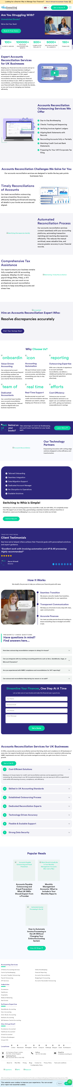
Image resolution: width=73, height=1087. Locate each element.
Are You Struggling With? (17, 15)
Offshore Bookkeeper (8, 1037)
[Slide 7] (70, 564)
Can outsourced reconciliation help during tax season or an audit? (25, 678)
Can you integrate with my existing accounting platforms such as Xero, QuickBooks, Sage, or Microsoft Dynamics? (34, 660)
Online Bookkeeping (41, 969)
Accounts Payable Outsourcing (10, 975)
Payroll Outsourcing (7, 978)
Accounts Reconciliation (42, 975)
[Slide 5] (65, 564)
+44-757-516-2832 (40, 1054)
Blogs (30, 1063)
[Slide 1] (53, 564)
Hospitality (4, 995)
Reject (60, 1083)
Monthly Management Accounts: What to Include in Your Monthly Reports (48, 889)
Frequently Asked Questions (17, 634)
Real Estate (4, 1000)
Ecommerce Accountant (8, 1029)
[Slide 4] (62, 564)
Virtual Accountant (6, 1034)
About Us (9, 1063)
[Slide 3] (59, 564)
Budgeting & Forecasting (42, 978)
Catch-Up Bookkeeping (8, 972)
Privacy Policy (48, 1063)
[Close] (70, 1)
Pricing (25, 1063)
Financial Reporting (41, 972)
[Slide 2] (56, 564)
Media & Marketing (6, 997)
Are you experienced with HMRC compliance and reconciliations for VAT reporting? (31, 670)
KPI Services (5, 980)
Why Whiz (17, 1063)
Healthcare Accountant (8, 1031)
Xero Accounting (6, 1012)
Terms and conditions (60, 1063)
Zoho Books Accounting (8, 1014)
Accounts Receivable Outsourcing (45, 980)
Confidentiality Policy (37, 1065)
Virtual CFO (4, 1040)
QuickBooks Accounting (8, 1009)
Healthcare (4, 992)
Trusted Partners (9, 534)
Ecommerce (4, 989)
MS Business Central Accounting (11, 1020)
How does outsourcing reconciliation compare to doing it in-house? (26, 650)
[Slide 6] (68, 564)
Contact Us (38, 1063)
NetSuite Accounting (7, 1017)
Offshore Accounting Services (10, 969)
